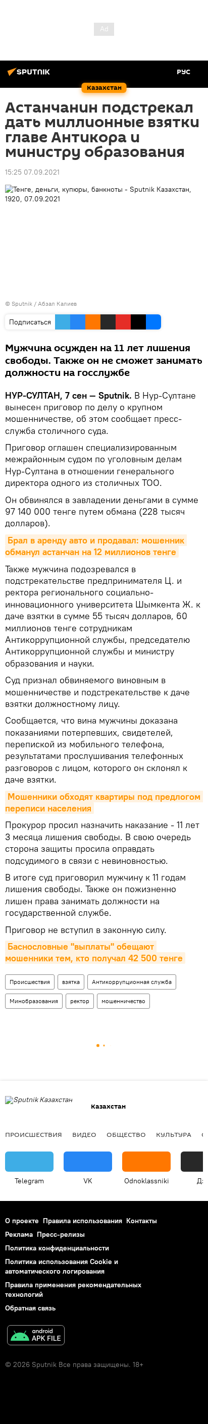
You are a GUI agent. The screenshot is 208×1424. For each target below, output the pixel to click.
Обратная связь (30, 1307)
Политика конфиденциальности (57, 1247)
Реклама (19, 1234)
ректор (79, 1001)
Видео (84, 1134)
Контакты (141, 1220)
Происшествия (30, 981)
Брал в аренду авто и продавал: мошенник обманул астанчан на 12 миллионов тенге (96, 546)
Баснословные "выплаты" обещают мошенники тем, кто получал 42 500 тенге (94, 952)
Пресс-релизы (61, 1234)
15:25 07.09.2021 (32, 172)
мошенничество (123, 1001)
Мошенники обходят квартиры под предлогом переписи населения (104, 802)
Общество (126, 1134)
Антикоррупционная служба (132, 981)
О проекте (22, 1220)
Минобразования (34, 1001)
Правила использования (82, 1220)
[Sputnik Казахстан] (30, 75)
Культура (173, 1134)
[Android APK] (36, 1336)
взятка (71, 981)
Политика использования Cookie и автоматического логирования (61, 1266)
